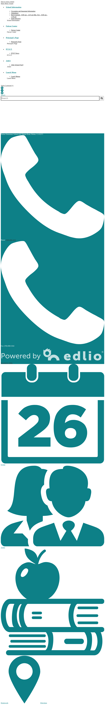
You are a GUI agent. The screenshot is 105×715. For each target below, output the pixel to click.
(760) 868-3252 (11, 240)
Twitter (2, 93)
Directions (43, 703)
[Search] (102, 98)
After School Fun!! (17, 65)
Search (2, 88)
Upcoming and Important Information (23, 11)
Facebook (2, 90)
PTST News (15, 53)
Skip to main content (7, 2)
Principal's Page (16, 42)
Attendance (14, 13)
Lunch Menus (15, 76)
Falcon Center (15, 30)
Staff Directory (16, 18)
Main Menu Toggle (7, 3)
